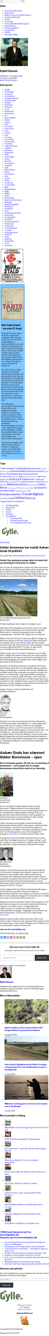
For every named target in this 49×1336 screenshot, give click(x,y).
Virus (7, 243)
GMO (7, 155)
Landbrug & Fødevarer (20, 479)
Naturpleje (9, 198)
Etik (6, 124)
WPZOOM (15, 1333)
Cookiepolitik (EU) (12, 17)
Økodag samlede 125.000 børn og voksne (22, 1262)
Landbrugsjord (14, 482)
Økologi (8, 202)
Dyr (6, 116)
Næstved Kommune (13, 200)
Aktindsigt (9, 92)
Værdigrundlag (11, 34)
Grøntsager (10, 157)
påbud (26, 641)
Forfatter (4, 78)
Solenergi (9, 215)
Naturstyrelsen (12, 488)
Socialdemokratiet (13, 213)
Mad (6, 187)
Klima (7, 172)
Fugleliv (8, 148)
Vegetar (8, 239)
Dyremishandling (18, 471)
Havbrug (25, 476)
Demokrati (9, 113)
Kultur (7, 180)
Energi (7, 122)
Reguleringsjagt (11, 204)
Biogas (7, 103)
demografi (9, 111)
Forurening (9, 142)
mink (37, 485)
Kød (6, 176)
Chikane (8, 107)
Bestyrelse (9, 13)
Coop (7, 109)
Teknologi (9, 224)
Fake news (9, 129)
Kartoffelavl (10, 170)
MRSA (7, 193)
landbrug (3, 479)
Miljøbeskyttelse (17, 484)
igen (8, 815)
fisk (4, 474)
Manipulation (10, 189)
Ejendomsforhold (35, 471)
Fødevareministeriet (27, 474)
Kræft (7, 178)
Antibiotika (9, 96)
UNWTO (8, 235)
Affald (7, 90)
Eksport (46, 471)
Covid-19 (44, 469)
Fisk (6, 135)
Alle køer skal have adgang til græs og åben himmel (27, 1264)
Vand (7, 237)
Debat (7, 19)
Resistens (9, 206)
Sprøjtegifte (10, 217)
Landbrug (9, 183)
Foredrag (9, 21)
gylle (21, 476)
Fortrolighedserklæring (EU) (17, 24)
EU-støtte (9, 126)
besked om (14, 834)
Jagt (6, 168)
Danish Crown (4, 471)
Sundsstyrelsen (21, 491)
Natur (7, 196)
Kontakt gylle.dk (12, 28)
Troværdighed (11, 228)
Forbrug (8, 137)
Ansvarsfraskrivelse (13, 11)
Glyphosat (9, 152)
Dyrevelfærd (10, 118)
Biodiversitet (10, 100)
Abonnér (6, 1285)
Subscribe (41, 958)
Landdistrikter (40, 482)
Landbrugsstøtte (27, 482)
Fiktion (8, 133)
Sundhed (8, 219)
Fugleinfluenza (11, 146)
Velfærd (20, 498)
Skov (7, 211)
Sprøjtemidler (7, 490)
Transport (9, 226)
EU (1, 474)
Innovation (9, 163)
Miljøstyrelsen (31, 485)
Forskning (9, 139)
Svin (29, 491)
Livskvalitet (10, 185)
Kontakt (9, 514)
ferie (7, 131)
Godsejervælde (6, 477)
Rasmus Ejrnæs (25, 488)
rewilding (9, 209)
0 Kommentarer (38, 556)
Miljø (7, 191)
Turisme (8, 230)
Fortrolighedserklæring (20, 523)
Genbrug (8, 150)
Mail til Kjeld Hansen (8, 80)
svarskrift (4, 915)
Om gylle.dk (9, 30)
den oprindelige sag (16, 929)
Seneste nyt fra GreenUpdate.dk (18, 1237)
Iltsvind (8, 161)
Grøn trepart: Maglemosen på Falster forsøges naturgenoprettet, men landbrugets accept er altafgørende (26, 1067)
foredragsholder (16, 76)
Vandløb (11, 498)
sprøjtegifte (40, 487)
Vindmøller (9, 241)
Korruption (9, 174)
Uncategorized (11, 232)
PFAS (18, 488)
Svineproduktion (12, 222)
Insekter (8, 165)
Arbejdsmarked (11, 98)
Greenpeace (15, 476)
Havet (7, 159)
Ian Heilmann (32, 476)
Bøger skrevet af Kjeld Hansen (18, 15)
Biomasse (9, 105)
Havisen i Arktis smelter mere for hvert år (23, 1255)
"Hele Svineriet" (8, 468)
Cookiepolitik (16, 518)
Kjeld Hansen (10, 26)
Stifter (7, 32)
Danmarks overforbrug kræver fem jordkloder (25, 1247)
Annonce (9, 94)
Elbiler (7, 120)
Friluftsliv (9, 144)
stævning (30, 883)
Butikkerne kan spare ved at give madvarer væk (25, 1253)
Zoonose (8, 245)
